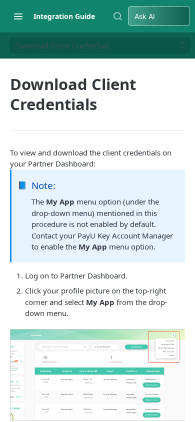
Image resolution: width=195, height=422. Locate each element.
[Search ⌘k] (118, 16)
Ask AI (144, 16)
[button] (97, 374)
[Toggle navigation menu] (18, 16)
